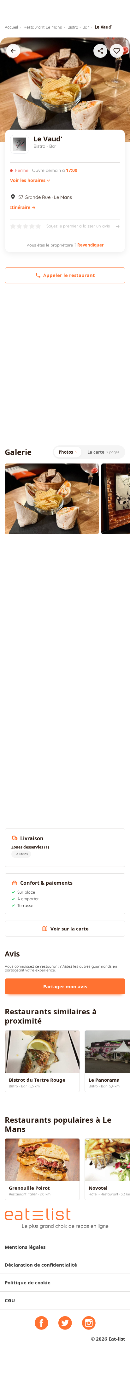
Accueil (11, 27)
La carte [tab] (103, 452)
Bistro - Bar (78, 27)
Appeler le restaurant (69, 275)
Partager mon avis (65, 987)
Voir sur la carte (69, 929)
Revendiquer (90, 244)
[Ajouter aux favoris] (117, 51)
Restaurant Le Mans (43, 27)
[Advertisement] (65, 364)
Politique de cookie (27, 1283)
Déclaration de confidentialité (41, 1265)
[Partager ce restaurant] (100, 51)
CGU (10, 1300)
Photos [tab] (68, 452)
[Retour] (13, 51)
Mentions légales (25, 1247)
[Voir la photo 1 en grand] (52, 498)
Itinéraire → (23, 207)
